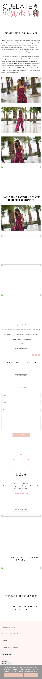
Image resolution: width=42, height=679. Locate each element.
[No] (40, 672)
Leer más (31, 674)
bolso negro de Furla (20, 63)
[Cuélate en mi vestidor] (21, 17)
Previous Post (12, 362)
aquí (29, 52)
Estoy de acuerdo (13, 674)
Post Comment (21, 434)
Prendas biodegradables (21, 596)
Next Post (31, 362)
